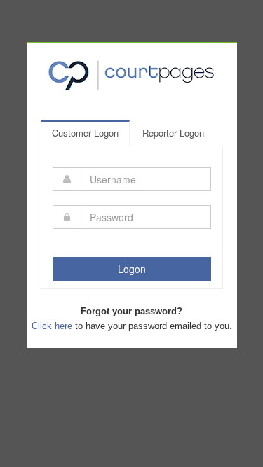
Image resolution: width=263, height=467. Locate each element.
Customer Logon (85, 132)
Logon (132, 269)
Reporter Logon (173, 132)
